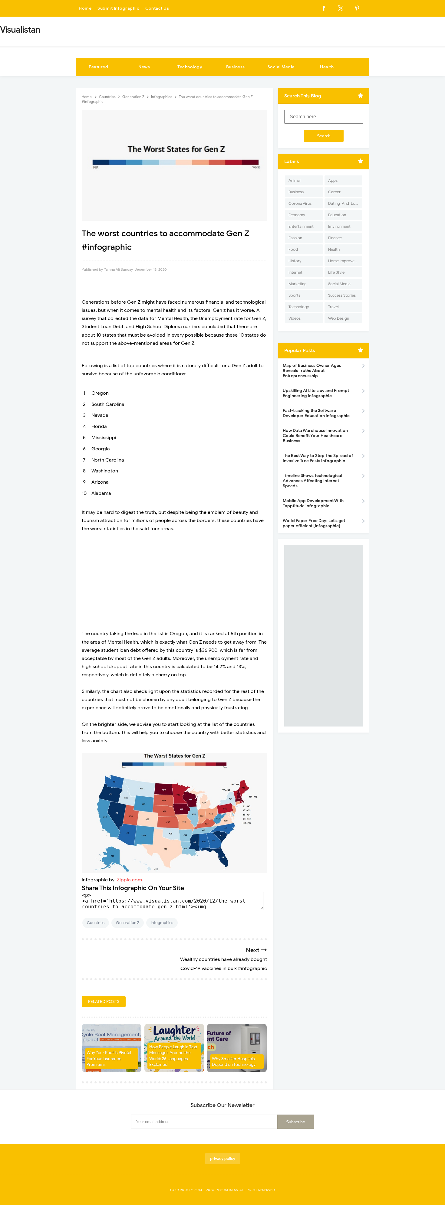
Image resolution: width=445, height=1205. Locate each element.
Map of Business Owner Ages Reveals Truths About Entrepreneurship (312, 370)
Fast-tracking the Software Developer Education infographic (316, 413)
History (295, 260)
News (144, 67)
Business (235, 67)
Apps (333, 180)
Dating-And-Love (344, 203)
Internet (295, 272)
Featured (98, 67)
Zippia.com (129, 880)
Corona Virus (300, 203)
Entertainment (301, 226)
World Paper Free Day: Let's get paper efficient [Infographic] (314, 523)
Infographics (162, 922)
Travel (333, 306)
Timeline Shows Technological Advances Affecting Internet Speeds (312, 480)
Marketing (297, 283)
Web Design (338, 318)
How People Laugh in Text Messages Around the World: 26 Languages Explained (173, 1055)
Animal (294, 180)
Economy (296, 214)
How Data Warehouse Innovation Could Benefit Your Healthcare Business (315, 435)
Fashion (295, 237)
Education (337, 214)
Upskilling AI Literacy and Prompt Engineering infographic (316, 393)
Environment (339, 226)
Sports (294, 295)
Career (334, 191)
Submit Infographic (118, 8)
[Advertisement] (174, 581)
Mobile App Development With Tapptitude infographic (313, 503)
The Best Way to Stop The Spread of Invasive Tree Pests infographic (318, 458)
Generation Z (127, 922)
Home (85, 8)
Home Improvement (345, 260)
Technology (189, 67)
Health (327, 67)
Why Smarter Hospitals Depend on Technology (233, 1061)
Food (293, 249)
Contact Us (157, 8)
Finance (335, 237)
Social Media (281, 67)
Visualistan (228, 1190)
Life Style (336, 272)
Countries (95, 922)
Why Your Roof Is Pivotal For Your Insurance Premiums (109, 1058)
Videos (294, 318)
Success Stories (342, 295)
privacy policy (222, 1158)
